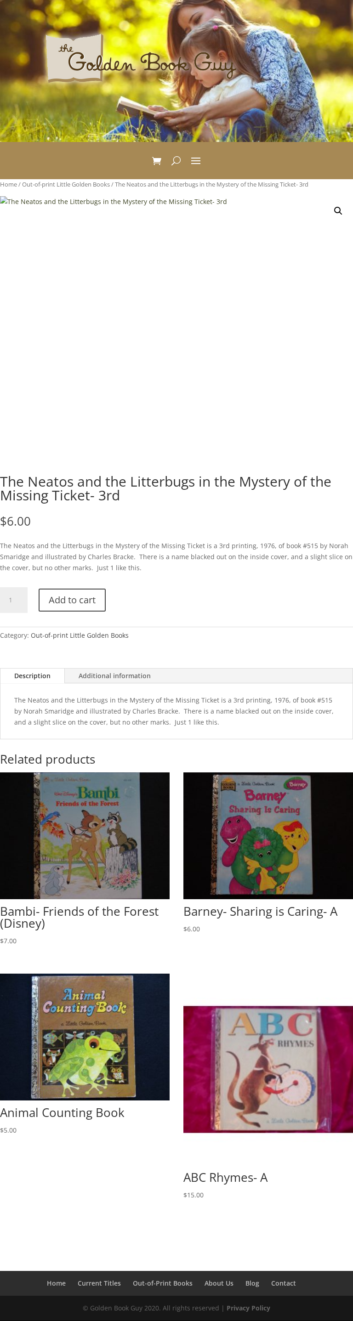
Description (32, 675)
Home (8, 184)
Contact (283, 1283)
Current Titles (99, 1283)
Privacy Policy (248, 1308)
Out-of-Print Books (163, 1283)
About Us (219, 1283)
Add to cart (72, 600)
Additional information (115, 675)
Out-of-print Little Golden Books (66, 184)
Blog (252, 1283)
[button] (338, 211)
